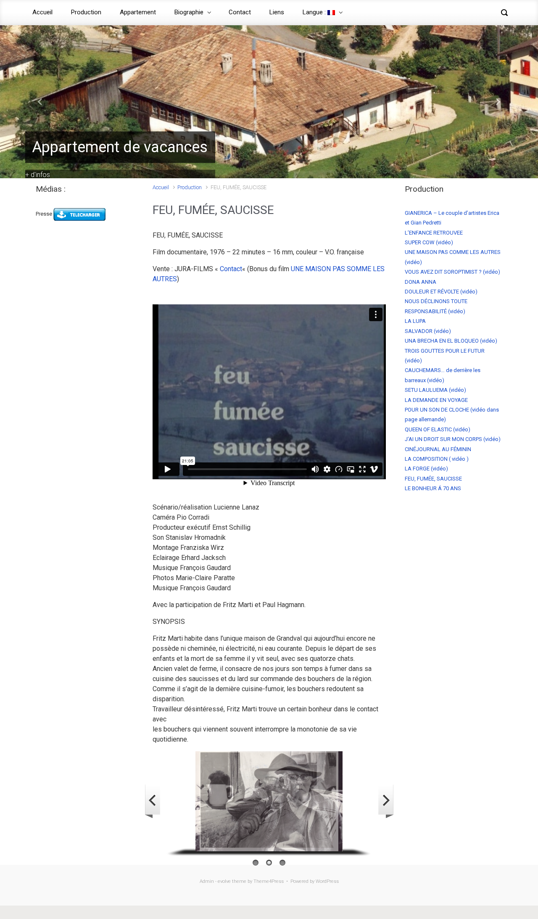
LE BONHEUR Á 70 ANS (433, 488)
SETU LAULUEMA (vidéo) (435, 390)
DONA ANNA (420, 282)
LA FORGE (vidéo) (426, 468)
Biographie (188, 12)
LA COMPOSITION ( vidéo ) (437, 459)
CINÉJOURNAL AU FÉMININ (438, 449)
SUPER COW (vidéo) (429, 242)
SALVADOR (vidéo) (428, 331)
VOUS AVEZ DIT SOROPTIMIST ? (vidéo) (452, 272)
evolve (224, 881)
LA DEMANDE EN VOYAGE (436, 400)
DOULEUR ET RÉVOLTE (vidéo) (441, 291)
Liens (276, 12)
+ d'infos (37, 175)
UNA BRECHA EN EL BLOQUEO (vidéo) (451, 341)
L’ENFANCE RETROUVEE (434, 233)
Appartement (138, 12)
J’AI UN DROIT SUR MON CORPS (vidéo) (453, 439)
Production (86, 12)
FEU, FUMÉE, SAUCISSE (433, 478)
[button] (40, 101)
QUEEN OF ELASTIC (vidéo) (437, 429)
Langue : (315, 12)
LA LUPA (415, 321)
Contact (240, 12)
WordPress (327, 881)
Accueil (42, 12)
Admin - (209, 881)
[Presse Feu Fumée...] (79, 213)
